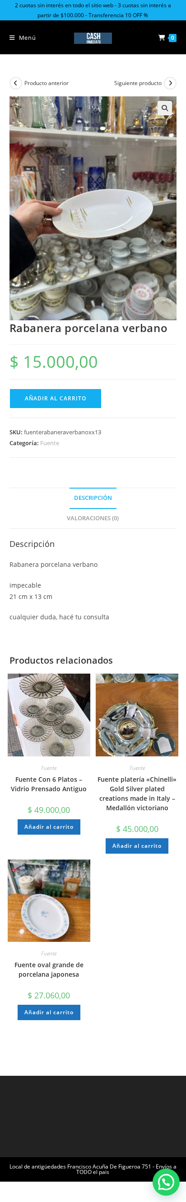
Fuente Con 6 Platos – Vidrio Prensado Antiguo (49, 784)
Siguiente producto (138, 83)
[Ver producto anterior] (15, 83)
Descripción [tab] (93, 498)
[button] (165, 108)
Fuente (49, 443)
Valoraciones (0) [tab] (93, 518)
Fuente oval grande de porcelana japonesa (49, 969)
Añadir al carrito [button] (49, 827)
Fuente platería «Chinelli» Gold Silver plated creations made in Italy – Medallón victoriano (137, 793)
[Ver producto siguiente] (170, 83)
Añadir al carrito (55, 398)
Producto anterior (46, 83)
